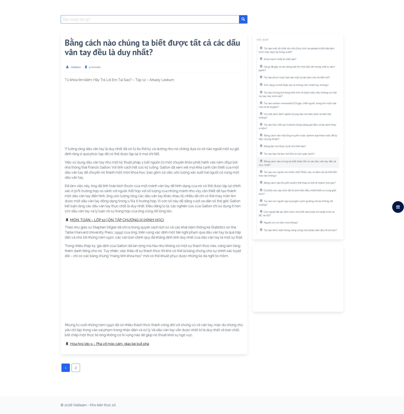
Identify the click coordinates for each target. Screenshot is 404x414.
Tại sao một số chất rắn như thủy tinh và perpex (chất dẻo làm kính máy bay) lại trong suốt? (296, 50)
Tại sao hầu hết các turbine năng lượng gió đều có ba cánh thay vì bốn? (297, 126)
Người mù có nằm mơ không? (281, 222)
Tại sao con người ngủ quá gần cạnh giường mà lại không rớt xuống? (296, 203)
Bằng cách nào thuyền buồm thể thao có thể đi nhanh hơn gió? (299, 182)
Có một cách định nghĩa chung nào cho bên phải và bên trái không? (295, 116)
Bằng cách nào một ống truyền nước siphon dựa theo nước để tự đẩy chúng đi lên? (298, 137)
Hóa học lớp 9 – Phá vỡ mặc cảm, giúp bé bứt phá (109, 344)
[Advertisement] (154, 115)
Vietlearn (75, 67)
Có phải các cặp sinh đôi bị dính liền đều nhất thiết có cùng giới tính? (297, 192)
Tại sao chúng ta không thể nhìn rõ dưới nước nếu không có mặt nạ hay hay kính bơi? (298, 94)
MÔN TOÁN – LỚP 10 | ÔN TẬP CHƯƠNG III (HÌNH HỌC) (117, 220)
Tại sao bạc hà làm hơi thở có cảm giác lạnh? (289, 153)
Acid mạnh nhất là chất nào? (280, 59)
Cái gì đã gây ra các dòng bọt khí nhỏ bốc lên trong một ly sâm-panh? (297, 68)
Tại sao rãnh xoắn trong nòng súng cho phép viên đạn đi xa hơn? (300, 230)
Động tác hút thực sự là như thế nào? (285, 146)
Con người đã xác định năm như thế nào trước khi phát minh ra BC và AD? (297, 213)
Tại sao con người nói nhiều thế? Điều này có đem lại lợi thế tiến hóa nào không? (298, 174)
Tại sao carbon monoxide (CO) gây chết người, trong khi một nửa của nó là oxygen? (297, 105)
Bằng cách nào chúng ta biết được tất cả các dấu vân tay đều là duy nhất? (297, 163)
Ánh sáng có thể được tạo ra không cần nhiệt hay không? (296, 85)
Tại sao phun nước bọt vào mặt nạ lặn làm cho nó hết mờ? (297, 77)
